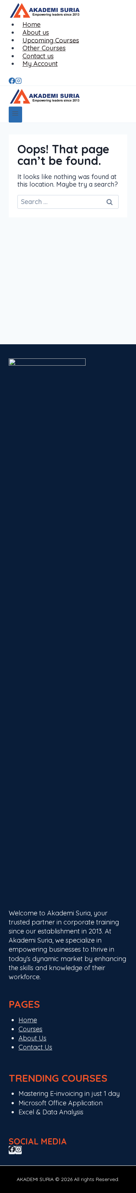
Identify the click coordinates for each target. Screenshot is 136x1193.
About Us (32, 1038)
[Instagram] (18, 82)
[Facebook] (12, 82)
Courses (30, 1029)
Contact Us (35, 1047)
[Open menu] (15, 114)
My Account (40, 63)
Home (27, 1020)
